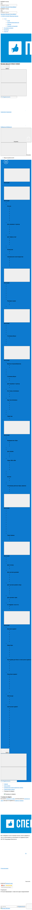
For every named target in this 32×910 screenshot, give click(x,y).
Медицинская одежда (9, 308)
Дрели (12, 710)
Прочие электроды (15, 697)
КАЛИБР (12, 737)
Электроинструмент (12, 705)
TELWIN (12, 744)
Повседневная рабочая (13, 471)
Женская (9, 202)
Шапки (12, 380)
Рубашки (13, 233)
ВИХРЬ (12, 732)
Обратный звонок (14, 16)
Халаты (12, 244)
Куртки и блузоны (15, 240)
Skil (11, 739)
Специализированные (12, 531)
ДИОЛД (12, 708)
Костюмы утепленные (12, 389)
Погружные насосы (15, 723)
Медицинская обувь (12, 438)
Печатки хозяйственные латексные (16, 528)
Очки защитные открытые (17, 588)
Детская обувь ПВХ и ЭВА (17, 464)
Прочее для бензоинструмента (18, 665)
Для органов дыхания (12, 570)
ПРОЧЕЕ (12, 746)
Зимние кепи (14, 378)
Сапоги (12, 480)
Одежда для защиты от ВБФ (17, 260)
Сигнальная (10, 246)
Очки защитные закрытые (17, 586)
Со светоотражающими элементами (19, 407)
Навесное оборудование (17, 663)
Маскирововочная (11, 295)
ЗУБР (12, 733)
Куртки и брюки (14, 229)
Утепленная (13, 469)
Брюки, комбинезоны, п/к (17, 208)
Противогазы (14, 575)
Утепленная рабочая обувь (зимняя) (16, 484)
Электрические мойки (16, 712)
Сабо (12, 442)
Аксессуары (10, 437)
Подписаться (21, 906)
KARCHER (13, 728)
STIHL (12, 639)
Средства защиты (8, 540)
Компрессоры (14, 721)
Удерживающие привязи (16, 606)
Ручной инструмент (11, 672)
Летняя (9, 204)
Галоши (12, 462)
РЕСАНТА (13, 726)
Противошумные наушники (17, 601)
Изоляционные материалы (17, 676)
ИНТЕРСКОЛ (14, 741)
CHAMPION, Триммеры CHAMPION (19, 634)
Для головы (10, 563)
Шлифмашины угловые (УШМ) (18, 715)
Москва (8, 7)
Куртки (12, 213)
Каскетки (13, 566)
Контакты (6, 29)
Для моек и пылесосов (16, 668)
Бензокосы (13, 630)
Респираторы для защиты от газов (19, 579)
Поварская (10, 247)
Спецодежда (7, 185)
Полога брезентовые (16, 648)
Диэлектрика (10, 561)
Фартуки (13, 218)
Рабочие (9, 529)
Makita (12, 735)
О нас (8, 20)
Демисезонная (11, 286)
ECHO (12, 636)
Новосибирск (13, 7)
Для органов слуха (11, 595)
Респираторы (14, 577)
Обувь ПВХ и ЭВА (11, 458)
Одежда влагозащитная (16, 258)
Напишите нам (9, 883)
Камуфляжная (10, 292)
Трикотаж (13, 217)
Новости (6, 31)
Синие (12, 405)
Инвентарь (9, 643)
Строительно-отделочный (17, 686)
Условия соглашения (12, 26)
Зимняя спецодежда (9, 345)
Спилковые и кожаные (12, 520)
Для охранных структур (13, 222)
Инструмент (7, 610)
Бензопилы (13, 632)
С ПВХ (12, 537)
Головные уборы (15, 215)
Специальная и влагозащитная (14, 255)
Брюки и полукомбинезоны (14, 362)
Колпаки (13, 251)
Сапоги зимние (14, 491)
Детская (9, 288)
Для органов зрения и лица (14, 583)
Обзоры (9, 24)
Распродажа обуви (11, 482)
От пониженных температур (14, 519)
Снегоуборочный (15, 652)
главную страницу (19, 800)
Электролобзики (15, 714)
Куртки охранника (15, 387)
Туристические (14, 304)
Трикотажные (10, 533)
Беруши (12, 599)
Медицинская (10, 410)
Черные (12, 396)
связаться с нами (10, 798)
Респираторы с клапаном (17, 581)
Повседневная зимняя (12, 473)
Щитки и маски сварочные (17, 594)
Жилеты (12, 209)
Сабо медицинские (15, 444)
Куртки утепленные (12, 398)
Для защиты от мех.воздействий (15, 513)
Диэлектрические (11, 511)
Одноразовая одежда (16, 264)
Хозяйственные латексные (13, 524)
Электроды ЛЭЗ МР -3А (16, 699)
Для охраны (10, 449)
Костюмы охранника (16, 385)
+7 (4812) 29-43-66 (5, 16)
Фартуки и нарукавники (16, 265)
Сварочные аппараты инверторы (19, 717)
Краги (8, 510)
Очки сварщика (14, 590)
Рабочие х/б (13, 539)
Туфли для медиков (15, 446)
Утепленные (10, 526)
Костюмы (13, 211)
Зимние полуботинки (16, 489)
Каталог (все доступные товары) (10, 63)
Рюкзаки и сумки (11, 299)
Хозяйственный (14, 656)
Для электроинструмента (17, 670)
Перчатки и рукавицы (9, 493)
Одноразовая (10, 339)
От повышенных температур (14, 517)
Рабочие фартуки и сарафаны (18, 242)
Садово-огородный (15, 650)
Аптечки (9, 557)
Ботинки (13, 478)
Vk (25, 853)
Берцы (12, 453)
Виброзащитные (11, 515)
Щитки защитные (15, 592)
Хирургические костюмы (13, 343)
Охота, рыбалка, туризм (10, 267)
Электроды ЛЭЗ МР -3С (16, 701)
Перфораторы (14, 719)
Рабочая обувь (7, 420)
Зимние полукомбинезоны (17, 367)
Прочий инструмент (15, 679)
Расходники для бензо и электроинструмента (18, 658)
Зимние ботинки (14, 487)
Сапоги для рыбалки (16, 465)
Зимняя (9, 290)
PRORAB (12, 743)
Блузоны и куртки (11, 325)
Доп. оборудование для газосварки (19, 661)
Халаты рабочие (15, 220)
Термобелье (14, 418)
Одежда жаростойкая (16, 262)
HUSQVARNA (14, 638)
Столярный (13, 685)
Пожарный (13, 647)
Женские (13, 392)
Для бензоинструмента (16, 667)
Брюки (9, 327)
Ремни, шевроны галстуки (17, 231)
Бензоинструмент (11, 627)
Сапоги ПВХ (13, 467)
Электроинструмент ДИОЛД (17, 724)
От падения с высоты (12, 603)
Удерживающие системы (17, 608)
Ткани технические (15, 654)
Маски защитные (15, 574)
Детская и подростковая (13, 447)
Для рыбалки (14, 302)
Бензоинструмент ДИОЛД (17, 641)
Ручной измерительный (16, 681)
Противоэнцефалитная (12, 297)
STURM (12, 730)
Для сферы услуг (11, 235)
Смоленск (3, 7)
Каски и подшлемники (16, 568)
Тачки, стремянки (15, 692)
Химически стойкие (12, 522)
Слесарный (13, 683)
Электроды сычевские (16, 703)
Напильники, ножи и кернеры (18, 677)
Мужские (13, 394)
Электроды (10, 694)
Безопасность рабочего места (14, 559)
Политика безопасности (13, 22)
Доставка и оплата (8, 28)
